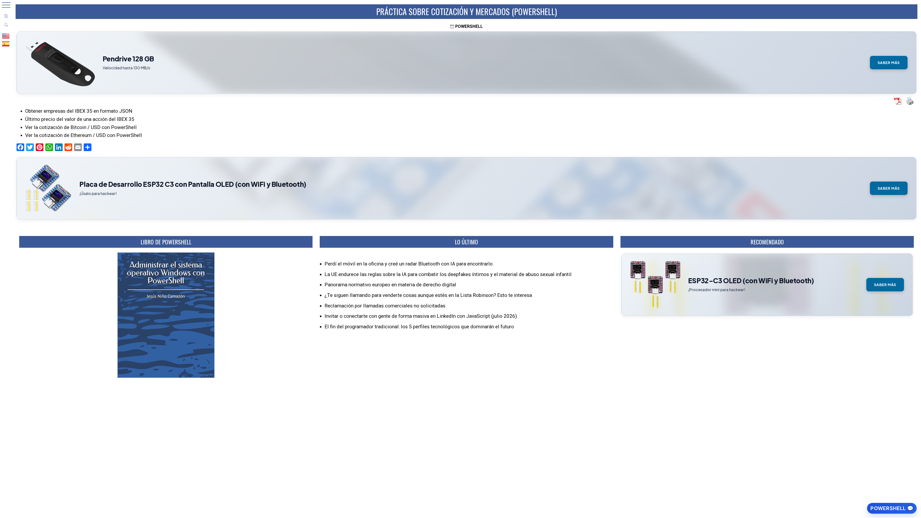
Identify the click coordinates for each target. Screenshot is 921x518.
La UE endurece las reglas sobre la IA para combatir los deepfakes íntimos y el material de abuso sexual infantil (448, 274)
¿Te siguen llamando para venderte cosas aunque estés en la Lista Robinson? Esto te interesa (428, 295)
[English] (6, 36)
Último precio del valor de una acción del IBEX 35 (79, 119)
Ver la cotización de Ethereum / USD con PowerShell (83, 135)
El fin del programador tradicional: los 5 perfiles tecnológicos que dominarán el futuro (419, 327)
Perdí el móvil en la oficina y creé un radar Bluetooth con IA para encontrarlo (409, 264)
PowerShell (469, 26)
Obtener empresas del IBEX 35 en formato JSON (78, 111)
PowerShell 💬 (891, 508)
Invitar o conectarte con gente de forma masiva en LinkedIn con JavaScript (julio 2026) (421, 316)
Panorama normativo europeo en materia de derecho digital (390, 285)
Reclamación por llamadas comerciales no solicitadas (385, 306)
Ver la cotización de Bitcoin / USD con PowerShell (81, 127)
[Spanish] (6, 43)
